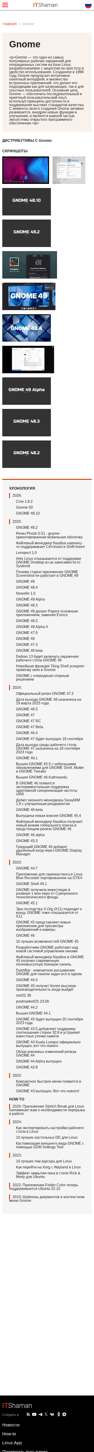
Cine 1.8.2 (24, 501)
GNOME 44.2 (27, 1007)
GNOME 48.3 (27, 605)
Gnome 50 (24, 507)
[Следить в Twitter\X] (46, 1414)
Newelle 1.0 (25, 593)
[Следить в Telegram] (40, 1414)
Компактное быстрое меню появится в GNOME (48, 1083)
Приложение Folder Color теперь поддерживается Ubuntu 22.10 (43, 1187)
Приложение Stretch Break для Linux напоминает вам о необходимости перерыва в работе (47, 1110)
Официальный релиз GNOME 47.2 (45, 693)
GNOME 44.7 (27, 868)
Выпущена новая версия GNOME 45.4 (48, 816)
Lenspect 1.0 (26, 553)
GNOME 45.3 (27, 841)
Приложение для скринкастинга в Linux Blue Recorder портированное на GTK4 (49, 876)
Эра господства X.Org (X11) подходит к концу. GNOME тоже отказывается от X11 (49, 912)
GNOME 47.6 (27, 633)
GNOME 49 (25, 581)
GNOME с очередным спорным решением (42, 677)
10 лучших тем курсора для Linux (44, 1161)
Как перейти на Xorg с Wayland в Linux (48, 1167)
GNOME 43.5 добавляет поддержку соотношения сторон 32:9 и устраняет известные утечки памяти (48, 1032)
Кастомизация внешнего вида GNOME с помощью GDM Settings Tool (50, 1145)
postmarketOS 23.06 (32, 1001)
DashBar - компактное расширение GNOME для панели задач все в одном (49, 972)
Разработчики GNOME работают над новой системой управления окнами (47, 949)
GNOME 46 (25, 935)
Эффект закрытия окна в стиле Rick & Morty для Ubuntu (48, 1175)
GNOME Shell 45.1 (31, 884)
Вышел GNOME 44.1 (33, 1013)
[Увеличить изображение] (27, 172)
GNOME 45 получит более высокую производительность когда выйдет (46, 987)
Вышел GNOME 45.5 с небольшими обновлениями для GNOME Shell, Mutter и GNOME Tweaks (50, 767)
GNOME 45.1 (27, 903)
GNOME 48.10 (28, 513)
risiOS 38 (23, 995)
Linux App (12, 1442)
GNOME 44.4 (27, 980)
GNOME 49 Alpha (30, 599)
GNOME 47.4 (27, 645)
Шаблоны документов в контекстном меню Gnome (46, 1198)
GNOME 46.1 (27, 758)
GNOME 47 (25, 715)
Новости (11, 1424)
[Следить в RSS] (28, 1414)
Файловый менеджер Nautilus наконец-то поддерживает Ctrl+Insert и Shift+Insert (50, 545)
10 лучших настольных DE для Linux (47, 1137)
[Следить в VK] (52, 1414)
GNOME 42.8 (27, 1067)
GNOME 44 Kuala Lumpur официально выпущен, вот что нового (48, 1044)
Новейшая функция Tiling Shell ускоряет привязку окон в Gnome (50, 668)
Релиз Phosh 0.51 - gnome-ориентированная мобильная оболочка (49, 535)
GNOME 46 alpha (30, 835)
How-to (9, 1433)
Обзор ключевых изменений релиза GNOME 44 (46, 1053)
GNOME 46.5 (27, 709)
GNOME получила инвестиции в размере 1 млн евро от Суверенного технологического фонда (47, 893)
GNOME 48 (25, 639)
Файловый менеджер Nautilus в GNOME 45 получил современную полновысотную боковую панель (50, 960)
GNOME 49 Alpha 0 (32, 627)
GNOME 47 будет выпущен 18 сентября (49, 739)
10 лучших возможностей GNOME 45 (47, 941)
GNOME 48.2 (27, 621)
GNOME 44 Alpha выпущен (39, 1061)
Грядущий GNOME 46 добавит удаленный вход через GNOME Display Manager (49, 850)
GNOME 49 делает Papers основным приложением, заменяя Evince (47, 613)
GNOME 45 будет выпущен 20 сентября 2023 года (49, 1021)
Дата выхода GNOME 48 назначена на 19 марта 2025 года (48, 701)
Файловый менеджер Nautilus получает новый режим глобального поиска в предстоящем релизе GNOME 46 (49, 825)
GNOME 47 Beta (29, 727)
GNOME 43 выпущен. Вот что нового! (47, 1091)
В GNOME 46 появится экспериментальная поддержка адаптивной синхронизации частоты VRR (46, 788)
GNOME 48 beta (29, 650)
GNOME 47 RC (28, 721)
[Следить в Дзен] (64, 1414)
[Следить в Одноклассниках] (58, 1414)
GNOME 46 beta (29, 810)
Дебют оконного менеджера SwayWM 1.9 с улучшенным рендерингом (48, 802)
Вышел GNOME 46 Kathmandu (41, 777)
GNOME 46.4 (27, 733)
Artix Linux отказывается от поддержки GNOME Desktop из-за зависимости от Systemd (48, 562)
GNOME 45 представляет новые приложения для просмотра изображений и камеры (43, 925)
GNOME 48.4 (27, 587)
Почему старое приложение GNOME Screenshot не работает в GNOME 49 (47, 573)
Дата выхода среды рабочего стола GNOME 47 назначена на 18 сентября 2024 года (48, 748)
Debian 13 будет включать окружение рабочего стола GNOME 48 (47, 658)
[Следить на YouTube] (34, 1414)
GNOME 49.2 (27, 527)
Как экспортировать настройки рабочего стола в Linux (50, 1129)
